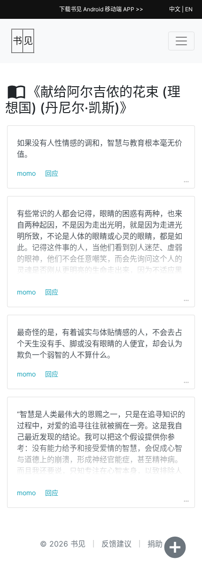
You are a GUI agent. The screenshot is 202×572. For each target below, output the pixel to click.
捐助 (155, 543)
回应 (51, 173)
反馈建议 (116, 543)
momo (26, 173)
